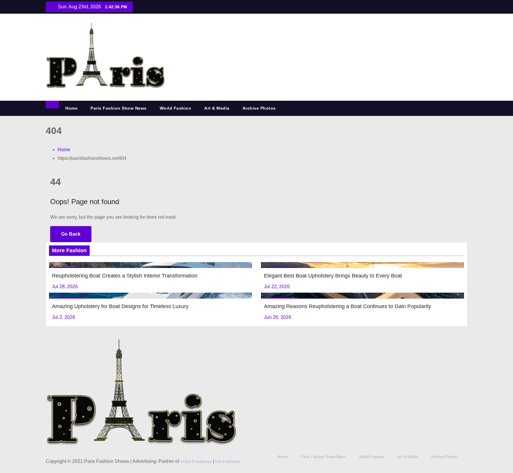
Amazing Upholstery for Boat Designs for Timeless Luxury (120, 306)
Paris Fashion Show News (119, 108)
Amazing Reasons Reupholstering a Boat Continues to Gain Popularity (347, 306)
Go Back (70, 233)
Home (71, 108)
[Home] (52, 104)
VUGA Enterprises (196, 461)
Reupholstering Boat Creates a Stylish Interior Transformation (124, 276)
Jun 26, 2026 (277, 317)
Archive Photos (259, 108)
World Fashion (175, 108)
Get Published (227, 461)
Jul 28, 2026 (65, 286)
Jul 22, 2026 (277, 286)
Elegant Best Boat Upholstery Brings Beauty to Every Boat (333, 276)
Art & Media (216, 108)
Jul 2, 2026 (63, 317)
